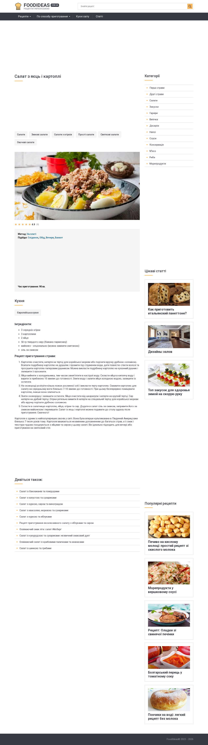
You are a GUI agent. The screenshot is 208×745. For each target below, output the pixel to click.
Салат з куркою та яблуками (36, 516)
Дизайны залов (160, 352)
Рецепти (23, 16)
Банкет (59, 237)
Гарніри (154, 113)
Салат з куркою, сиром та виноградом (41, 504)
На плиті (31, 234)
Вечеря (50, 237)
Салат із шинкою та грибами (35, 548)
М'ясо (153, 151)
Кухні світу (82, 16)
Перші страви (157, 87)
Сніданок (33, 237)
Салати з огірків (63, 134)
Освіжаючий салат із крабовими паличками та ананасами (52, 541)
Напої (153, 132)
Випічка (154, 119)
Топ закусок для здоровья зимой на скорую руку (169, 392)
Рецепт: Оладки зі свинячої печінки (162, 632)
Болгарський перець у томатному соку (165, 674)
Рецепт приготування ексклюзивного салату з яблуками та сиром (57, 523)
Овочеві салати (25, 142)
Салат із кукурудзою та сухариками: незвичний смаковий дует (55, 535)
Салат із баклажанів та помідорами (39, 491)
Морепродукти (158, 163)
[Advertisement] (104, 44)
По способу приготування (52, 16)
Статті (99, 16)
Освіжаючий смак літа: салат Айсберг (41, 529)
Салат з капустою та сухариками (38, 497)
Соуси (153, 138)
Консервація (157, 144)
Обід (42, 237)
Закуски (154, 106)
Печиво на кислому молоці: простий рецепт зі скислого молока (168, 545)
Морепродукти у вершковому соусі (162, 590)
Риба (152, 157)
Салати (21, 134)
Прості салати (86, 134)
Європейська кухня (28, 312)
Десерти (154, 125)
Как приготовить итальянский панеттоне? (167, 311)
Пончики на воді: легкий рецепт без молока (166, 717)
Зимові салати (40, 134)
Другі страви (157, 94)
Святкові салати (110, 134)
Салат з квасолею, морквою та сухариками (44, 510)
